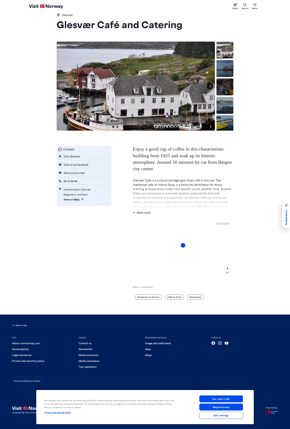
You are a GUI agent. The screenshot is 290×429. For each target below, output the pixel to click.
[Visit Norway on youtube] (226, 343)
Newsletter (86, 349)
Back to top (21, 325)
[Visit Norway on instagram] (220, 343)
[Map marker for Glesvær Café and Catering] (183, 245)
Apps (148, 349)
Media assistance (89, 360)
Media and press (88, 355)
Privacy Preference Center (27, 380)
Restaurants (195, 297)
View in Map (71, 199)
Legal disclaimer (22, 355)
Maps (148, 355)
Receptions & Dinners (148, 297)
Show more (144, 212)
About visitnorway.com (26, 343)
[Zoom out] (227, 272)
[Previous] (61, 86)
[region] (183, 248)
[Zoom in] (227, 268)
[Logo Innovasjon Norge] (272, 411)
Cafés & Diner (174, 297)
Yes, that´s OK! (221, 398)
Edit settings (221, 415)
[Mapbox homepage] (223, 223)
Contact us (85, 343)
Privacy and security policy (28, 360)
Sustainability (20, 349)
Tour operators (88, 366)
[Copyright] (210, 126)
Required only (221, 407)
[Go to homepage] (51, 6)
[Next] (210, 86)
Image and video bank (158, 343)
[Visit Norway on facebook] (213, 343)
